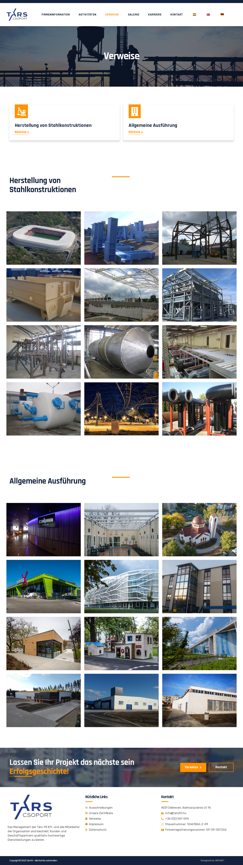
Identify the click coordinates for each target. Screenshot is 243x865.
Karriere (155, 14)
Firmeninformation (56, 14)
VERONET (219, 860)
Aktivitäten (87, 14)
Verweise (112, 14)
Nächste (21, 132)
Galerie (133, 14)
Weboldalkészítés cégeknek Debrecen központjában (43, 491)
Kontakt (176, 14)
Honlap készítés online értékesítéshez (34, 200)
